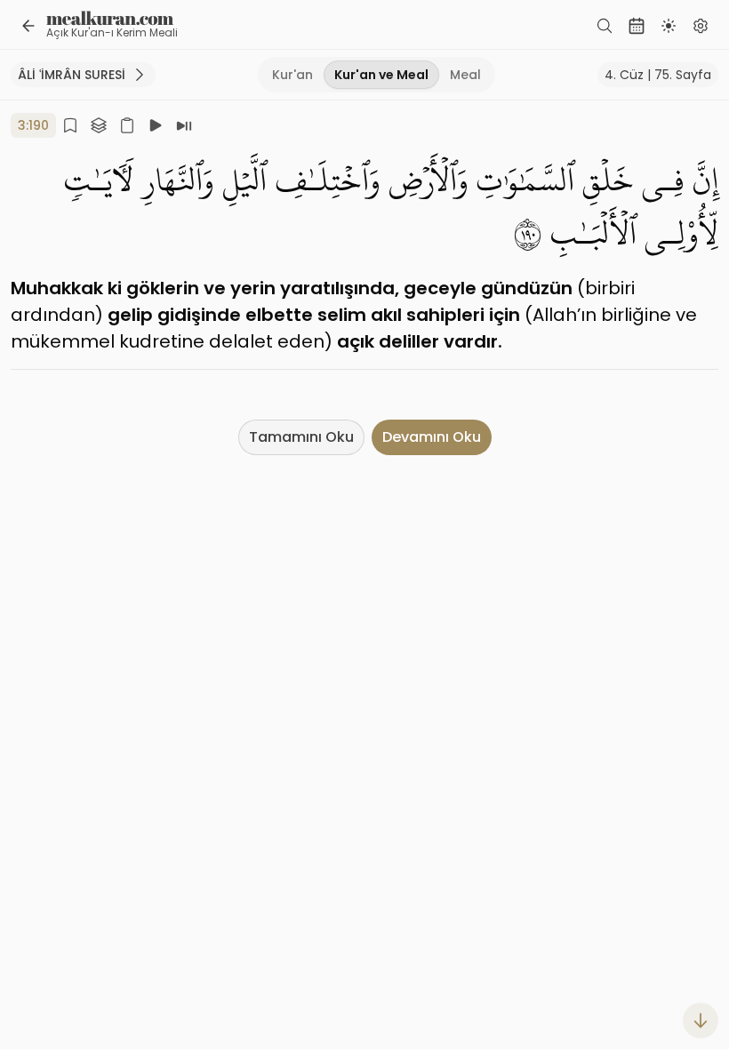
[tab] (292, 74)
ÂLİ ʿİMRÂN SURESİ (71, 75)
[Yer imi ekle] (70, 125)
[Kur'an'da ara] (604, 26)
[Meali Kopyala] (127, 125)
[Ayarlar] (700, 26)
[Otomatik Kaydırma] (700, 1020)
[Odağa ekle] (98, 125)
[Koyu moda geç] (668, 26)
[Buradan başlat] (155, 125)
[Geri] (28, 26)
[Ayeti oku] (184, 125)
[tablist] (376, 74)
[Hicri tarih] (636, 26)
